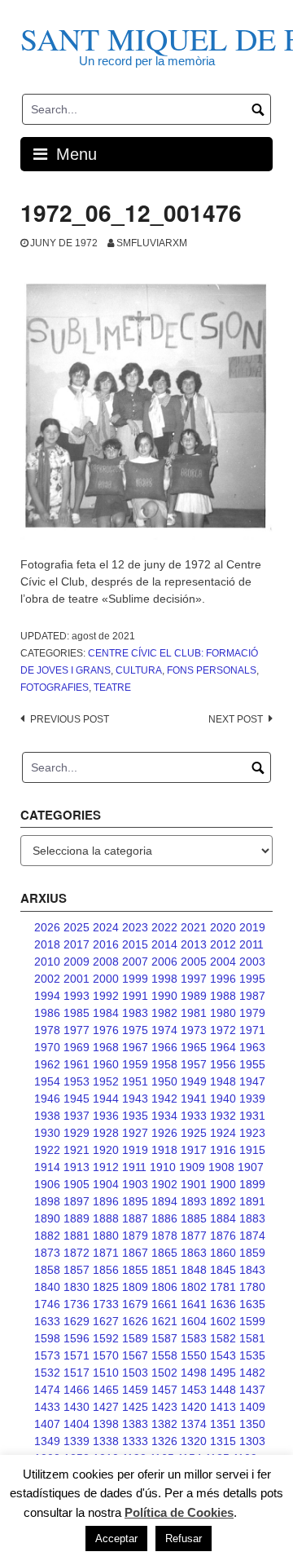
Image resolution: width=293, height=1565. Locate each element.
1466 (76, 1389)
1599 (252, 1321)
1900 (223, 1184)
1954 (47, 1081)
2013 (194, 944)
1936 (106, 1115)
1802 (194, 1286)
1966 (164, 1047)
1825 (106, 1286)
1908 (221, 1167)
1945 (76, 1098)
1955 (252, 1064)
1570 (106, 1355)
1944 (106, 1098)
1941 (194, 1098)
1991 (135, 995)
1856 (106, 1269)
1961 (76, 1064)
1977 (76, 1030)
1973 (194, 1030)
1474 (47, 1389)
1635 (252, 1304)
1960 (106, 1064)
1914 (47, 1167)
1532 (47, 1372)
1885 (194, 1218)
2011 (251, 944)
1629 (76, 1321)
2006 (164, 961)
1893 (194, 1201)
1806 (164, 1286)
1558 (164, 1355)
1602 (223, 1321)
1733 (106, 1304)
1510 (106, 1372)
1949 (194, 1081)
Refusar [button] (183, 1538)
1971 (252, 1030)
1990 (164, 995)
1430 (76, 1406)
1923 (252, 1132)
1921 (76, 1149)
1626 (135, 1321)
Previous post (69, 719)
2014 (164, 944)
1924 (223, 1132)
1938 (47, 1115)
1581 (252, 1338)
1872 (76, 1252)
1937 (76, 1115)
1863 (194, 1252)
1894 (164, 1201)
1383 (135, 1423)
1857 (76, 1269)
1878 (164, 1235)
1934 (164, 1115)
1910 (163, 1167)
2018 (47, 944)
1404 (76, 1423)
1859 (252, 1252)
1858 (47, 1269)
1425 (135, 1406)
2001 (76, 978)
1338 (106, 1441)
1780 (252, 1286)
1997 (194, 978)
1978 (47, 1030)
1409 (252, 1406)
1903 (135, 1184)
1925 (194, 1132)
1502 (164, 1372)
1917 (194, 1149)
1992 (106, 995)
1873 (47, 1252)
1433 (47, 1406)
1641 (194, 1304)
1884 (223, 1218)
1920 (106, 1149)
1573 (47, 1355)
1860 (223, 1252)
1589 (135, 1338)
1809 (135, 1286)
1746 (47, 1304)
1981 (194, 1012)
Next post (235, 719)
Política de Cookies (179, 1512)
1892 (223, 1201)
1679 (135, 1304)
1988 (223, 995)
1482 (252, 1372)
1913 (76, 1167)
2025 (76, 927)
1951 (135, 1081)
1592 (106, 1338)
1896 (106, 1201)
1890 (47, 1218)
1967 (135, 1047)
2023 (135, 927)
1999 (135, 978)
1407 (47, 1423)
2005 (194, 961)
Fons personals (211, 670)
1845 (223, 1269)
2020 (223, 927)
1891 (252, 1201)
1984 (106, 1012)
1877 (194, 1235)
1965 (194, 1047)
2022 (164, 927)
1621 (164, 1321)
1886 (164, 1218)
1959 (135, 1064)
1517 (76, 1372)
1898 (47, 1201)
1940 (223, 1098)
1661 (164, 1304)
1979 (252, 1012)
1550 (194, 1355)
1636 (223, 1304)
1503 (135, 1372)
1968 (106, 1047)
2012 (223, 944)
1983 (135, 1012)
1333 (135, 1441)
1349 (47, 1441)
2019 (252, 927)
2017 (76, 944)
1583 (194, 1338)
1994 (47, 995)
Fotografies (54, 687)
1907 (251, 1167)
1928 (106, 1132)
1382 (164, 1423)
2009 (76, 961)
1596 (76, 1338)
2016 (106, 944)
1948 (223, 1081)
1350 (252, 1423)
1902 (164, 1184)
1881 (76, 1235)
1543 (223, 1355)
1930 (47, 1132)
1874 (252, 1235)
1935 (135, 1115)
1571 (76, 1355)
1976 (106, 1030)
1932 (223, 1115)
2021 (194, 927)
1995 (252, 978)
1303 (252, 1441)
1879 (135, 1235)
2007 (135, 961)
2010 (47, 961)
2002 (47, 978)
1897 (76, 1201)
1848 (194, 1269)
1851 (164, 1269)
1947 (252, 1081)
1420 (194, 1406)
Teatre (112, 687)
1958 (164, 1064)
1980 (223, 1012)
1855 (135, 1269)
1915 (252, 1149)
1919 (135, 1149)
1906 (47, 1184)
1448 (223, 1389)
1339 (76, 1441)
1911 (134, 1167)
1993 (76, 995)
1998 (164, 978)
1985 (76, 1012)
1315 (223, 1441)
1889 (76, 1218)
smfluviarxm (151, 243)
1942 (164, 1098)
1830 (76, 1286)
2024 (106, 927)
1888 (106, 1218)
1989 (194, 995)
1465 (106, 1389)
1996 (223, 978)
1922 (47, 1149)
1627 (106, 1321)
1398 (106, 1423)
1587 (164, 1338)
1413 (223, 1406)
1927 (135, 1132)
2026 (47, 927)
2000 (106, 978)
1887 (135, 1218)
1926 (164, 1132)
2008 (106, 961)
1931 (252, 1115)
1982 (164, 1012)
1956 (223, 1064)
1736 (76, 1304)
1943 (135, 1098)
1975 (135, 1030)
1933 (194, 1115)
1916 (223, 1149)
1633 (47, 1321)
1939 (252, 1098)
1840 (47, 1286)
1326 (164, 1441)
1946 (47, 1098)
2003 (252, 961)
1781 (223, 1286)
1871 (106, 1252)
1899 (252, 1184)
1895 (135, 1201)
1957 (194, 1064)
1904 (106, 1184)
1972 (223, 1030)
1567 (135, 1355)
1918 (164, 1149)
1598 (47, 1338)
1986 (47, 1012)
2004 (223, 961)
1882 (47, 1235)
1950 (164, 1081)
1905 (76, 1184)
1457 (164, 1389)
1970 (47, 1047)
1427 (106, 1406)
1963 (252, 1047)
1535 (252, 1355)
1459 (135, 1389)
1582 (223, 1338)
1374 (194, 1423)
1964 (223, 1047)
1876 (223, 1235)
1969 (76, 1047)
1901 (194, 1184)
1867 (135, 1252)
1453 (194, 1389)
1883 (252, 1218)
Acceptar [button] (116, 1538)
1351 (223, 1423)
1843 (252, 1269)
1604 (194, 1321)
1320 (194, 1441)
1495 (223, 1372)
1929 (76, 1132)
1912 (106, 1167)
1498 (194, 1372)
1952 (106, 1081)
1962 (47, 1064)
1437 (252, 1389)
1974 (164, 1030)
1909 (192, 1167)
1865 (164, 1252)
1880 (106, 1235)
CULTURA (139, 670)
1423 (164, 1406)
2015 (135, 944)
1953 (76, 1081)
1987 (252, 995)
